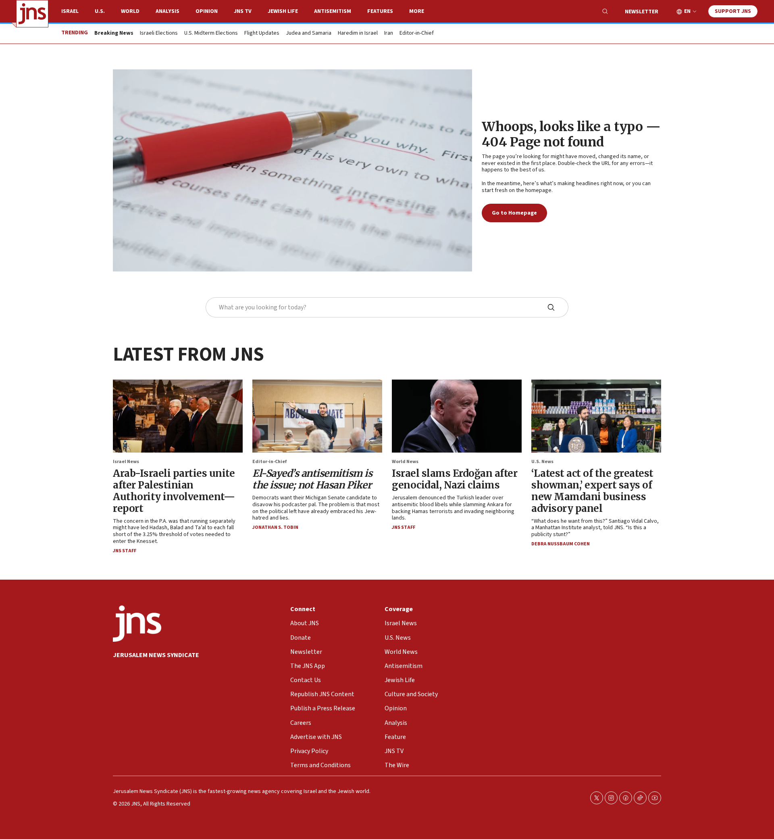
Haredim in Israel (358, 33)
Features (380, 11)
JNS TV (243, 11)
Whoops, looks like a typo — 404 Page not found (571, 134)
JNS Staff (124, 550)
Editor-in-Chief (416, 33)
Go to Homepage (514, 213)
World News (405, 461)
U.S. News (542, 461)
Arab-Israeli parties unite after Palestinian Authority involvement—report (174, 490)
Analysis (167, 11)
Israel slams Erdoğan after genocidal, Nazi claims (454, 479)
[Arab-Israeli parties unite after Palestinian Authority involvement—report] (178, 416)
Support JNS (733, 11)
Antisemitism (332, 11)
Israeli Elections (159, 33)
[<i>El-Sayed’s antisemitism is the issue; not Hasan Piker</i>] (317, 416)
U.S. (100, 11)
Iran (388, 33)
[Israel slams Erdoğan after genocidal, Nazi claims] (457, 416)
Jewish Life (283, 11)
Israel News (126, 461)
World (130, 11)
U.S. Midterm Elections (211, 33)
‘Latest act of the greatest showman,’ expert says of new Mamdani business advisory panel (592, 490)
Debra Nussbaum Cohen (560, 544)
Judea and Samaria (308, 33)
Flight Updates (261, 33)
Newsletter (641, 12)
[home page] (32, 13)
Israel (70, 11)
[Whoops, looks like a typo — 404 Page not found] (292, 170)
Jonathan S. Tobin (275, 527)
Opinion (207, 11)
